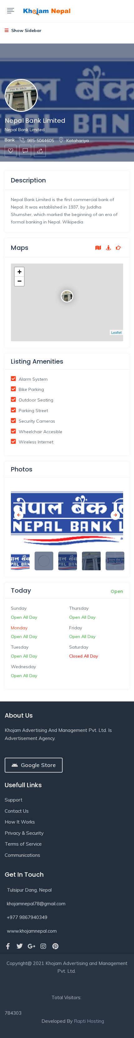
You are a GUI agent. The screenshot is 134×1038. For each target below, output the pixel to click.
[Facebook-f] (8, 946)
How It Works (20, 822)
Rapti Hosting (89, 1021)
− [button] (19, 281)
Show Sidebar (25, 30)
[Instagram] (43, 946)
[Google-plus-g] (31, 946)
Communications (22, 855)
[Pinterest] (55, 946)
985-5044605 (40, 140)
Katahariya (77, 140)
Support (13, 800)
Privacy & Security (24, 833)
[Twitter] (20, 946)
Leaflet (116, 332)
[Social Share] (40, 151)
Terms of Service (23, 844)
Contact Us (17, 811)
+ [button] (19, 272)
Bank (10, 140)
